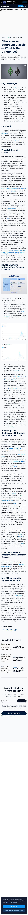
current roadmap (14, 563)
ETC (16, 87)
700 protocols (20, 450)
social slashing (10, 426)
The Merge (18, 141)
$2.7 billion (7, 317)
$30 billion (8, 450)
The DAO (12, 191)
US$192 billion (5, 133)
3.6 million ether (11, 208)
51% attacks (14, 493)
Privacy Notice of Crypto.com (9, 706)
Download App (15, 713)
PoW (21, 495)
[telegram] (11, 630)
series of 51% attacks (7, 500)
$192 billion (21, 311)
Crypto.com (18, 595)
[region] (14, 905)
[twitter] (7, 630)
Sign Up (21, 6)
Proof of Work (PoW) (10, 380)
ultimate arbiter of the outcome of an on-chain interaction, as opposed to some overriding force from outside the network (13, 252)
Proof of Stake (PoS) (13, 388)
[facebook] (3, 630)
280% (22, 543)
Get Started (21, 700)
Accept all (14, 906)
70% (8, 218)
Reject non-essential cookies (14, 910)
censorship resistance (20, 376)
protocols (20, 536)
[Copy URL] (15, 630)
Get (24, 2)
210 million (17, 370)
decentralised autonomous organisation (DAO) (14, 188)
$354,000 (19, 534)
